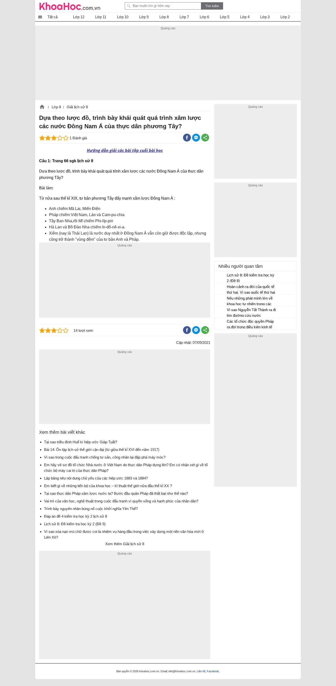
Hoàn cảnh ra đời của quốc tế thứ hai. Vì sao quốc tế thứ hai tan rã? (251, 290)
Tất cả (52, 17)
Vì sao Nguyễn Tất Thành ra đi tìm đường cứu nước (251, 313)
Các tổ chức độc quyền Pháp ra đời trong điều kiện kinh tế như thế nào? (250, 324)
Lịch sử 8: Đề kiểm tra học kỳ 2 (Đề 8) (250, 278)
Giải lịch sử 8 (77, 107)
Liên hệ (201, 671)
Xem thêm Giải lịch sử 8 (124, 544)
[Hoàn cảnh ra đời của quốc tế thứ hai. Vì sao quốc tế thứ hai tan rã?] (221, 289)
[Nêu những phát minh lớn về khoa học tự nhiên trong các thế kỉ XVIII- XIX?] (221, 300)
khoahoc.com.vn (42, 107)
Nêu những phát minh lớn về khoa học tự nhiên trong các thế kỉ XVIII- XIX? (250, 301)
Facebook (213, 671)
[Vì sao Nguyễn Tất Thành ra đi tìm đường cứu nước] (221, 312)
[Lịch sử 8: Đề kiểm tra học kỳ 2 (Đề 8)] (221, 277)
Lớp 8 (56, 107)
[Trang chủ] (70, 6)
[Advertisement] (168, 65)
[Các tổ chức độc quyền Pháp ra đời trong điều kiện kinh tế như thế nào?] (221, 324)
